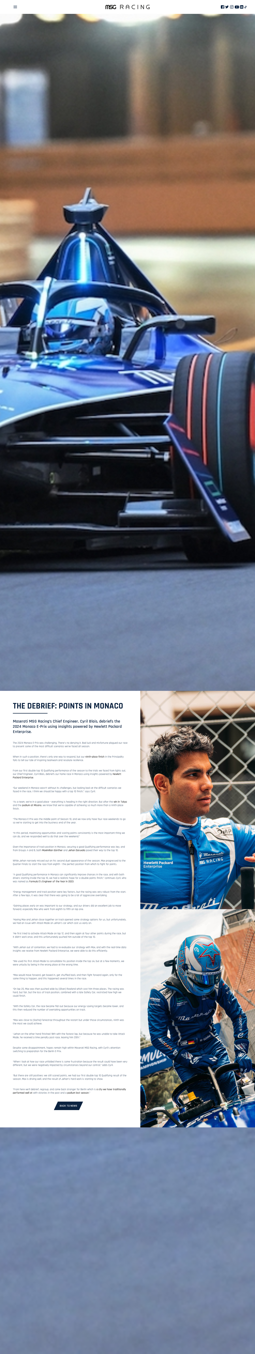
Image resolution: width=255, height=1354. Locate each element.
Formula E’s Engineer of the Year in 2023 (51, 881)
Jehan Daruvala (76, 850)
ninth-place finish (94, 756)
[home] (127, 7)
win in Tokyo (120, 801)
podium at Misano (31, 805)
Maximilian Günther (52, 850)
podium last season (78, 1092)
